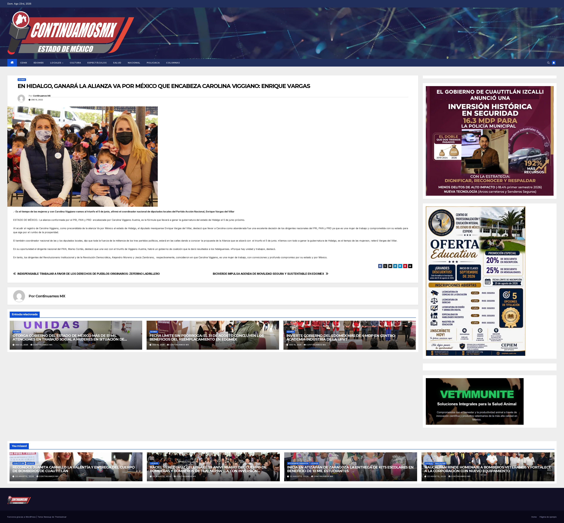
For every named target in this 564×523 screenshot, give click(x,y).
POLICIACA (153, 62)
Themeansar (61, 517)
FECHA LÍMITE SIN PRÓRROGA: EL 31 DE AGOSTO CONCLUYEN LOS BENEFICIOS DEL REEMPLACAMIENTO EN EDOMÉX (207, 337)
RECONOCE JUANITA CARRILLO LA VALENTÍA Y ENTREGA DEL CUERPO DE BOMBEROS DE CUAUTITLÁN (73, 469)
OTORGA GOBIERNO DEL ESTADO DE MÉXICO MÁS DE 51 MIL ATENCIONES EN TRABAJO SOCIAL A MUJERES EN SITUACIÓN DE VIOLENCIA (68, 339)
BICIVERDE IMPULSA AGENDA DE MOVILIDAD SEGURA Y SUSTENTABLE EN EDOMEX (268, 273)
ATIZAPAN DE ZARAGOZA (298, 463)
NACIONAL (134, 62)
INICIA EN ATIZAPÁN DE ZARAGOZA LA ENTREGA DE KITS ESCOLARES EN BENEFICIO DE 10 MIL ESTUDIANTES (350, 469)
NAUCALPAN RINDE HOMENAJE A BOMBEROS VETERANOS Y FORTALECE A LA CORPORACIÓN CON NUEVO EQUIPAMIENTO (487, 469)
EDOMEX (39, 62)
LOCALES (56, 62)
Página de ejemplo (548, 517)
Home (534, 517)
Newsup (47, 517)
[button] (548, 62)
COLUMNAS (173, 62)
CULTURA (75, 62)
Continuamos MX (42, 95)
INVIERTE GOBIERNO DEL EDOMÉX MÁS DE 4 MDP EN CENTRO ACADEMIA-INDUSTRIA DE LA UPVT (340, 337)
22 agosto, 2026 (25, 476)
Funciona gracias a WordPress (21, 517)
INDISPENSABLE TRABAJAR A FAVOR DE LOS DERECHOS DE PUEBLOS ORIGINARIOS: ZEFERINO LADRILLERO (88, 273)
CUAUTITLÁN (18, 463)
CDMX (23, 62)
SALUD (117, 62)
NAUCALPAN (440, 463)
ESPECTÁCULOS (97, 62)
